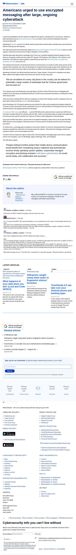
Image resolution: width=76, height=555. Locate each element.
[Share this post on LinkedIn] (9, 179)
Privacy (39, 549)
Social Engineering (10, 461)
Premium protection (10, 425)
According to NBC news (11, 112)
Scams (66, 394)
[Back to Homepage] (13, 4)
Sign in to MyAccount (48, 494)
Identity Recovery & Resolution (51, 434)
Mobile (54, 269)
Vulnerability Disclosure (49, 463)
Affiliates (7, 484)
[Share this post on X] (6, 179)
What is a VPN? (9, 472)
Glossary (52, 394)
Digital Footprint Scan (48, 416)
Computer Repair (10, 482)
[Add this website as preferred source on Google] (38, 29)
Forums (43, 491)
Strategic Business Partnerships (14, 486)
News (29, 269)
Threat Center (23, 394)
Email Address (7, 534)
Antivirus (7, 470)
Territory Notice (46, 468)
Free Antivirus (9, 420)
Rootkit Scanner (9, 416)
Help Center (45, 496)
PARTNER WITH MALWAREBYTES (15, 478)
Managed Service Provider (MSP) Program (56, 450)
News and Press (46, 461)
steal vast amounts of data (27, 39)
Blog (6, 459)
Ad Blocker (44, 422)
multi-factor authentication (47, 153)
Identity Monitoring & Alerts (50, 430)
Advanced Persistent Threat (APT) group (48, 50)
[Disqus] (38, 230)
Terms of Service (54, 374)
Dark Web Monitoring (48, 418)
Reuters (13, 44)
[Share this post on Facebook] (4, 179)
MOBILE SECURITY (9, 428)
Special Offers (45, 470)
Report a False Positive (48, 466)
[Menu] (72, 4)
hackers (24, 101)
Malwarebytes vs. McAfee (49, 480)
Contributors (10, 394)
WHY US (42, 474)
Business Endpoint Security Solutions (54, 447)
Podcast (6, 269)
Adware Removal (46, 420)
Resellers (7, 488)
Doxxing (7, 474)
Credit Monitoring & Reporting (51, 432)
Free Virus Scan (9, 422)
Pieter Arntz (8, 23)
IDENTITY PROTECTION (47, 426)
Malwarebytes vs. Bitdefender (50, 477)
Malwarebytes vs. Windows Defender (53, 484)
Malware (7, 468)
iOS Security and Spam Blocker (14, 439)
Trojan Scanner (9, 418)
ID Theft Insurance (47, 436)
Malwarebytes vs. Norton (49, 482)
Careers (43, 459)
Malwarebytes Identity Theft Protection (15, 168)
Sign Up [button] (9, 371)
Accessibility (61, 549)
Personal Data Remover (49, 439)
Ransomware (8, 466)
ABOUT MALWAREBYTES (48, 455)
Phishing (7, 463)
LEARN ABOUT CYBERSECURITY (15, 455)
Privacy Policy (61, 374)
